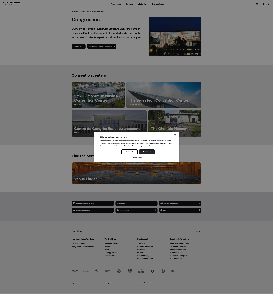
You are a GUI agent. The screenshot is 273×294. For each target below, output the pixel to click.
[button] (136, 157)
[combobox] (175, 135)
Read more (163, 146)
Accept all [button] (147, 152)
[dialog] (136, 147)
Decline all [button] (129, 152)
